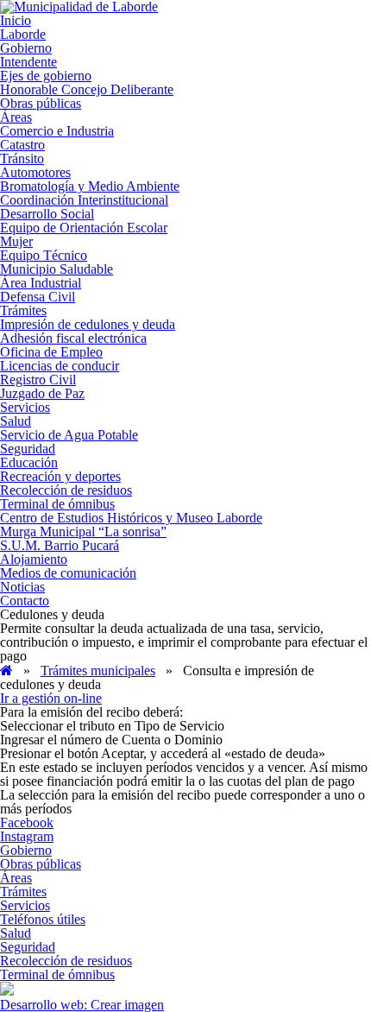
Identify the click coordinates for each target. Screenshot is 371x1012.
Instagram (26, 836)
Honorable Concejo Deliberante (86, 89)
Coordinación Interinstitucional (84, 200)
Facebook (26, 822)
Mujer (16, 241)
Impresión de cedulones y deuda (87, 324)
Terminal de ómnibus (57, 504)
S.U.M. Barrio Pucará (59, 545)
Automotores (35, 172)
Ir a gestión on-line (51, 698)
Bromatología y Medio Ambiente (89, 186)
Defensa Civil (37, 296)
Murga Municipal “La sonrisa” (83, 531)
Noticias (22, 586)
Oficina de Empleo (51, 352)
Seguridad (27, 448)
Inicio (15, 20)
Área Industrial (40, 282)
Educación (29, 462)
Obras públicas (40, 103)
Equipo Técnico (43, 255)
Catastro (22, 144)
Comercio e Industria (57, 130)
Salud (15, 421)
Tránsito (22, 158)
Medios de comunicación (68, 573)
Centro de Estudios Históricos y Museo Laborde (131, 517)
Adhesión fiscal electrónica (73, 338)
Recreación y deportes (60, 476)
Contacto (24, 600)
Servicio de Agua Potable (69, 434)
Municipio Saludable (56, 269)
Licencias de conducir (59, 365)
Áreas (16, 117)
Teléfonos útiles (42, 919)
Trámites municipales (98, 670)
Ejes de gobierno (45, 75)
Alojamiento (33, 559)
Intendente (28, 61)
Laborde (23, 34)
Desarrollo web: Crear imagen (82, 1004)
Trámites (23, 310)
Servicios (25, 407)
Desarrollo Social (47, 213)
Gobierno (26, 48)
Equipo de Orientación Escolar (83, 227)
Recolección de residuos (66, 490)
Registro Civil (38, 379)
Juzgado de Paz (42, 393)
